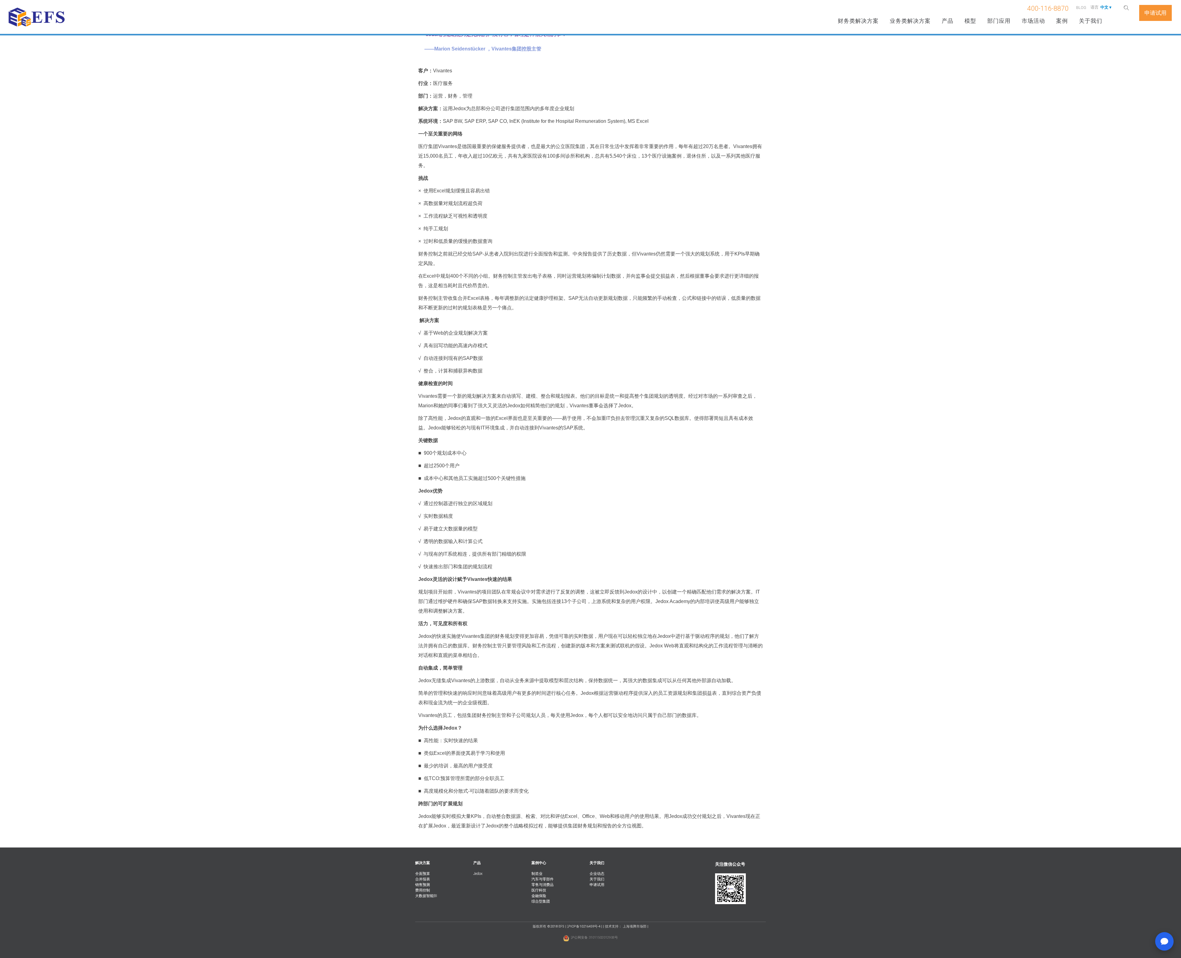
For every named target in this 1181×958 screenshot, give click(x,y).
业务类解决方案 (910, 21)
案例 (1062, 21)
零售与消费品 (542, 885)
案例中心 (538, 863)
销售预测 (422, 885)
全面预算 (422, 873)
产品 (947, 21)
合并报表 (422, 879)
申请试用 (597, 885)
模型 (970, 21)
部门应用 (999, 21)
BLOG (1081, 7)
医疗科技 (538, 890)
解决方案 (422, 863)
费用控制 (422, 890)
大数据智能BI (426, 896)
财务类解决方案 (858, 21)
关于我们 (1090, 21)
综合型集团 (540, 901)
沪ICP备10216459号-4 (583, 926)
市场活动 (1033, 21)
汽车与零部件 (542, 879)
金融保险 (538, 896)
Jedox (478, 873)
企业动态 (597, 873)
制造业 (537, 873)
